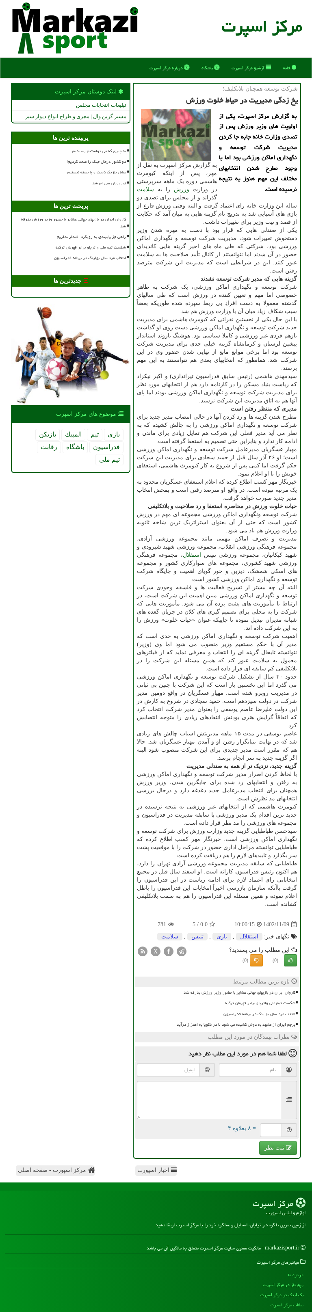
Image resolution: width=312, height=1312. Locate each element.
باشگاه (208, 67)
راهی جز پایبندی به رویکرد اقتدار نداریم (91, 237)
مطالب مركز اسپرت (287, 1305)
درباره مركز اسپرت (167, 67)
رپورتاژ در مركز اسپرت (283, 1284)
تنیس (197, 937)
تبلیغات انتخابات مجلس (101, 105)
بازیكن (47, 434)
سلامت (145, 189)
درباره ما (295, 1275)
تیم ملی (109, 459)
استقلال (192, 555)
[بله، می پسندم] (290, 960)
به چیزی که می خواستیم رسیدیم (99, 151)
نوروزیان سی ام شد (109, 183)
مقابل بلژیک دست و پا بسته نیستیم (96, 172)
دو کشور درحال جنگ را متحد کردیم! (96, 162)
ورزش (181, 189)
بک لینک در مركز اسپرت (281, 1294)
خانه (287, 67)
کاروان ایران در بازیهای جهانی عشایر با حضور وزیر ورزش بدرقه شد (239, 992)
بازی (222, 937)
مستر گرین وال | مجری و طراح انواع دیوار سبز (75, 116)
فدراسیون (106, 446)
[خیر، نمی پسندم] (256, 960)
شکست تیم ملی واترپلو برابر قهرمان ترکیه (260, 1003)
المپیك (73, 434)
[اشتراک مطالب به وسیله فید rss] (142, 951)
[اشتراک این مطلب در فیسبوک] (168, 951)
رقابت (49, 446)
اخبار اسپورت (154, 1170)
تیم (95, 434)
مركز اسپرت (262, 26)
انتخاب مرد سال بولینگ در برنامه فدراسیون (259, 1014)
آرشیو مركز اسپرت (249, 67)
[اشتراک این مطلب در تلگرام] (181, 951)
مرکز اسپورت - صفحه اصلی (53, 1170)
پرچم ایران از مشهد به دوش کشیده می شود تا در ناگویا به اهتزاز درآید (236, 1024)
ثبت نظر (275, 1148)
